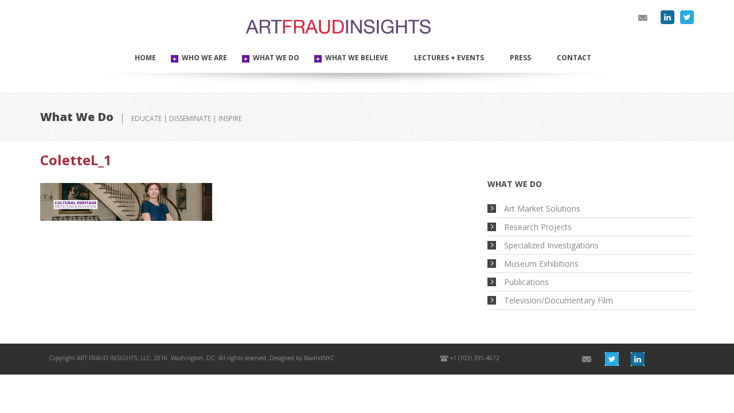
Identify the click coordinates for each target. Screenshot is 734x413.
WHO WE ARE (204, 58)
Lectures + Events (449, 58)
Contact (574, 58)
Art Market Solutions (542, 208)
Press (520, 58)
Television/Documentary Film (558, 300)
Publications (526, 281)
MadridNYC (319, 358)
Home (145, 58)
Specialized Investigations (551, 245)
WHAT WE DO (276, 58)
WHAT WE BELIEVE (356, 58)
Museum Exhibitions (541, 263)
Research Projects (538, 226)
